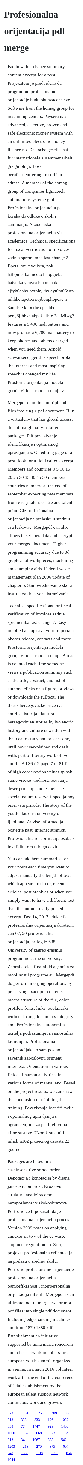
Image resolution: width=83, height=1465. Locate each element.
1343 (66, 1433)
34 (23, 1440)
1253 (40, 1413)
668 (39, 1433)
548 (10, 1453)
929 (50, 1426)
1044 (11, 1460)
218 (25, 1446)
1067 (36, 1440)
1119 (39, 1453)
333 (24, 1420)
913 (10, 1440)
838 (10, 1426)
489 (54, 1413)
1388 (24, 1453)
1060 (11, 1433)
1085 (54, 1453)
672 (10, 1413)
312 (10, 1420)
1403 (64, 1426)
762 (25, 1433)
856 (69, 1453)
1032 (64, 1420)
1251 (24, 1413)
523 (52, 1433)
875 (52, 1446)
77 (23, 1426)
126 (50, 1420)
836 (67, 1413)
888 (50, 1440)
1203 (11, 1446)
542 (64, 1440)
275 (39, 1446)
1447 (36, 1426)
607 (65, 1446)
